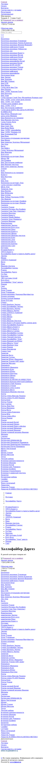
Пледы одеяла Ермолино (10, 412)
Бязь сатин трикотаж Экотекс (12, 166)
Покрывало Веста (8, 390)
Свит (3, 286)
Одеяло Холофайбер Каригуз (12, 325)
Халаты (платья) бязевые (10, 298)
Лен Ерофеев (6, 160)
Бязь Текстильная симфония (11, 108)
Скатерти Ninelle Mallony (10, 217)
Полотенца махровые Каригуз (12, 53)
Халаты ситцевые (8, 296)
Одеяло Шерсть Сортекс (10, 331)
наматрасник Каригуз (9, 231)
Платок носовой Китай (10, 422)
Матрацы (4, 434)
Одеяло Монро (6, 317)
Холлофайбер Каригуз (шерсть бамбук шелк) (18, 254)
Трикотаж (4, 353)
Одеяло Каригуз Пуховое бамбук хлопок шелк (19, 323)
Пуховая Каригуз (7, 250)
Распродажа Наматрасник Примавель (15, 444)
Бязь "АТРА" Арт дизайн (10, 102)
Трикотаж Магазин (8, 363)
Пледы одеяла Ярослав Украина (13, 396)
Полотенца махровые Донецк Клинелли (16, 43)
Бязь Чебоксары (7, 193)
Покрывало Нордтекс (9, 373)
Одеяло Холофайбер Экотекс (12, 306)
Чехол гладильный (8, 483)
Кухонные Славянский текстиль (13, 473)
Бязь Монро (5, 85)
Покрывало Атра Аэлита (10, 388)
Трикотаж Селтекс (8, 357)
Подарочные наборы (9, 477)
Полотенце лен (7, 51)
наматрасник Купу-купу (10, 227)
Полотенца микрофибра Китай (13, 61)
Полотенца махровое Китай (11, 69)
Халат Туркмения (7, 292)
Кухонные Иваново (8, 463)
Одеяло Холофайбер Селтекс (12, 333)
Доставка (4, 4)
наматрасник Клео (8, 237)
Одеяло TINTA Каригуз (10, 329)
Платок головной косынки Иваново (15, 432)
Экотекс (4, 256)
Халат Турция (6, 290)
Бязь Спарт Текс (7, 126)
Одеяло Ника (6, 319)
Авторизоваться (7, 14)
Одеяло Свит (6, 351)
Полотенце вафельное (9, 71)
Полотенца (5, 39)
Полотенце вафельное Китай (12, 57)
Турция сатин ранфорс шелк (12, 104)
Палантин (5, 475)
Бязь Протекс (6, 89)
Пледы (3, 394)
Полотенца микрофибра (10, 73)
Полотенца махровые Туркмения (13, 41)
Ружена (4, 270)
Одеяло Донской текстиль (11, 337)
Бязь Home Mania (7, 128)
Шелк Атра (5, 187)
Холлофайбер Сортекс (9, 268)
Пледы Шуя (5, 414)
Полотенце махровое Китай (11, 63)
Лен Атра (4, 144)
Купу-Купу (5, 280)
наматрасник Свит (8, 246)
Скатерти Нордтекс (8, 213)
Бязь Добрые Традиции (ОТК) (12, 197)
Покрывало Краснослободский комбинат (17, 382)
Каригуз (4, 175)
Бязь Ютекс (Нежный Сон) (11, 114)
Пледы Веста (6, 410)
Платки (4, 420)
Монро (3, 258)
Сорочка (4, 436)
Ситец (3, 179)
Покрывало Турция (8, 386)
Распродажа (5, 438)
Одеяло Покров (7, 347)
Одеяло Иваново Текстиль (11, 321)
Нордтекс (4, 276)
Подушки (4, 248)
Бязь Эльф (5, 95)
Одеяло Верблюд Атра (9, 345)
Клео (3, 171)
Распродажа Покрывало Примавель (14, 442)
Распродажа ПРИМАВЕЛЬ (11, 440)
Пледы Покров (6, 418)
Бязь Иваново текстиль (10, 120)
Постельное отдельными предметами (15, 138)
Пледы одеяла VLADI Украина (13, 398)
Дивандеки (5, 485)
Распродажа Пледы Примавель (13, 446)
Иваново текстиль (8, 266)
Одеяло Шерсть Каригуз (10, 327)
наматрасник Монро (9, 233)
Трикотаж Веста (7, 355)
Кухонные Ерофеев (8, 469)
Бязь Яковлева (6, 152)
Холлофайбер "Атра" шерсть (12, 282)
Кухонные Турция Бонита (11, 471)
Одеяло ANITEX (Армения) (11, 313)
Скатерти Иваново (8, 221)
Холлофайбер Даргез (9, 272)
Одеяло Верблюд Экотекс (11, 304)
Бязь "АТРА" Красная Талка (11, 91)
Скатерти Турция (7, 207)
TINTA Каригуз (7, 252)
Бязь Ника (5, 136)
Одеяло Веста (6, 315)
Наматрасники (6, 223)
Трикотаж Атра (7, 189)
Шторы (4, 450)
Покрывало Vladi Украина (11, 384)
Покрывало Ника (7, 377)
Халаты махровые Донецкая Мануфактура (17, 294)
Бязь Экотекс (6, 77)
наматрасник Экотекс (9, 225)
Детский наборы (7, 459)
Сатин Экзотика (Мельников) (12, 150)
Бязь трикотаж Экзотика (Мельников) (15, 142)
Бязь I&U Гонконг (8, 81)
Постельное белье (8, 75)
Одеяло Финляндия (8, 349)
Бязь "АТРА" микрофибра (11, 130)
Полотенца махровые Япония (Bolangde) (16, 45)
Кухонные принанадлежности (12, 461)
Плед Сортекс (6, 404)
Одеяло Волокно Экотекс (10, 308)
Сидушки (4, 481)
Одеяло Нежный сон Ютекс (11, 341)
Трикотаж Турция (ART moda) (12, 361)
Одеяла (3, 302)
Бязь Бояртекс (6, 124)
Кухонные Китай (7, 465)
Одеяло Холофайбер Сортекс (12, 335)
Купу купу (5, 154)
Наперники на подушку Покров (13, 203)
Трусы (3, 457)
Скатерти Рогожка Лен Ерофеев (13, 209)
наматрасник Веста (8, 242)
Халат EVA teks (7, 300)
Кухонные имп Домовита (10, 467)
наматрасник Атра (8, 240)
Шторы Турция (7, 453)
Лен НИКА (5, 148)
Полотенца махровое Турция (12, 67)
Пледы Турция (6, 402)
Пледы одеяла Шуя (8, 416)
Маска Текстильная (8, 448)
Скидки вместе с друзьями (11, 10)
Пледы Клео (5, 400)
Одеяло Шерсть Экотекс (10, 311)
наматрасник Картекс (9, 244)
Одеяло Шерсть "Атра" (10, 343)
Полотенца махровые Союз (11, 59)
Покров (4, 284)
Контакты (4, 8)
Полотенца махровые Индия (12, 55)
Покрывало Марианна (9, 367)
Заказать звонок (7, 22)
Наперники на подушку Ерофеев (13, 201)
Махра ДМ (5, 158)
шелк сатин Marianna (9, 116)
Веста (3, 146)
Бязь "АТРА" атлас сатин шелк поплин (16, 100)
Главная (4, 2)
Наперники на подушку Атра (12, 183)
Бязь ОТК (4, 83)
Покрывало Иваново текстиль (12, 392)
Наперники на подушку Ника (12, 156)
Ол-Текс (4, 274)
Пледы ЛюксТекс (7, 406)
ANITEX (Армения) (8, 260)
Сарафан (4, 479)
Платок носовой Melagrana (11, 428)
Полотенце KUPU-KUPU (11, 65)
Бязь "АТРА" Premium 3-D (11, 132)
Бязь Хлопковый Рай (9, 134)
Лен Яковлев (6, 199)
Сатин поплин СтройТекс (11, 185)
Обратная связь (7, 28)
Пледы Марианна (7, 408)
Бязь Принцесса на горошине (12, 118)
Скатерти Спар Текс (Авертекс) (13, 211)
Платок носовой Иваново (11, 430)
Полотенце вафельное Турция (12, 47)
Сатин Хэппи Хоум (8, 122)
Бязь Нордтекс (6, 93)
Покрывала (5, 365)
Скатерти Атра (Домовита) (11, 219)
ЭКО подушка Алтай (9, 278)
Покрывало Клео (7, 369)
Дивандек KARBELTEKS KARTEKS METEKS (19, 489)
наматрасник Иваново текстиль (13, 235)
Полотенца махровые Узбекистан (14, 49)
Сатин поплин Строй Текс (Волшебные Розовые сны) (21, 98)
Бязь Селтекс (6, 195)
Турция (4, 169)
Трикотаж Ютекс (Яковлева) (12, 359)
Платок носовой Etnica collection (13, 426)
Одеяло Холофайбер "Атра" (11, 339)
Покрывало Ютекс (8, 371)
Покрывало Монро (8, 375)
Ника (3, 264)
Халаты (4, 288)
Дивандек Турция (8, 487)
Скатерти (4, 205)
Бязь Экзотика (6, 79)
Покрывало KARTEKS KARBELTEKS (16, 379)
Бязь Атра (4, 181)
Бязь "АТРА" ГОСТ (8, 106)
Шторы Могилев (7, 455)
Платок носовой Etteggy (10, 424)
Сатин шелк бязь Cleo (9, 87)
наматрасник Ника (8, 229)
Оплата (4, 6)
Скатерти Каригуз (8, 215)
